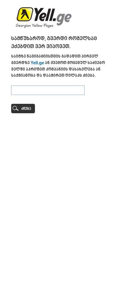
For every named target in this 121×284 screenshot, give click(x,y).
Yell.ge (37, 62)
